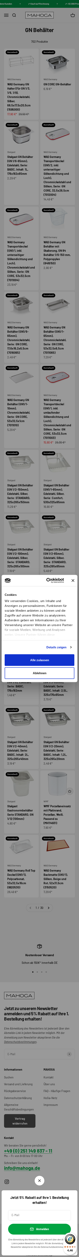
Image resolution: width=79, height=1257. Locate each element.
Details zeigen (56, 647)
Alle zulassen (39, 660)
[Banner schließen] (73, 580)
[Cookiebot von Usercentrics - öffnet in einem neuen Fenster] (48, 580)
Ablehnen (39, 673)
